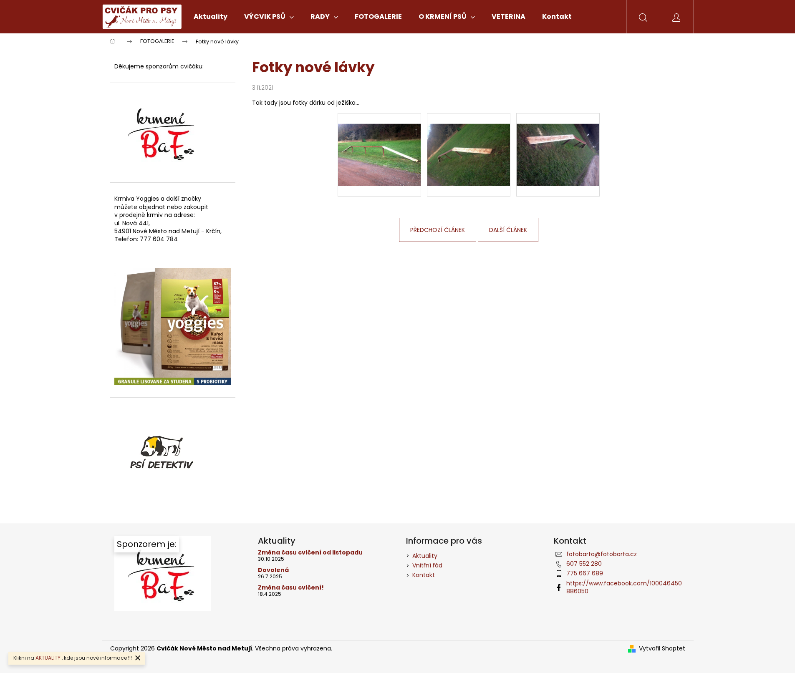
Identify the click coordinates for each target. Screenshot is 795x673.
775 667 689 (584, 573)
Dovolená (273, 570)
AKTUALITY (48, 657)
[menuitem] (210, 16)
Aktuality (424, 556)
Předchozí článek (437, 230)
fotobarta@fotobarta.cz (601, 554)
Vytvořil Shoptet (662, 649)
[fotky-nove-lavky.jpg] (379, 144)
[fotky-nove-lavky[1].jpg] (468, 144)
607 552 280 (584, 564)
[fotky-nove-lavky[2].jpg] (558, 144)
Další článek (508, 230)
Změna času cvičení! (291, 588)
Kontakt (423, 575)
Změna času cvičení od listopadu (310, 552)
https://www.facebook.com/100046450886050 (624, 587)
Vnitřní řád (427, 565)
